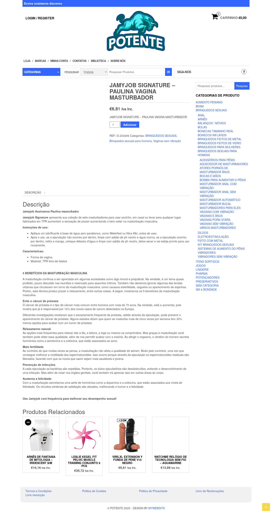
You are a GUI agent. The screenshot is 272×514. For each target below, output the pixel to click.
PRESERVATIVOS (207, 281)
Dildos (203, 233)
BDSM (200, 106)
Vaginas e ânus (211, 216)
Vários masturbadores (218, 228)
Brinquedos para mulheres (219, 147)
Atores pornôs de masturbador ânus (215, 170)
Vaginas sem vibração (167, 141)
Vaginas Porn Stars (215, 220)
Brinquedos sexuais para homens (131, 141)
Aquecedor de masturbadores (224, 164)
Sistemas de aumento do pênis (221, 249)
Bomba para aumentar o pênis (223, 180)
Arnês (202, 119)
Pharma (201, 273)
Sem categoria (207, 285)
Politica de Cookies (94, 491)
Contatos (79, 61)
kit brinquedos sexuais (216, 245)
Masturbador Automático (220, 200)
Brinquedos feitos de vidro (219, 143)
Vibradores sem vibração (217, 256)
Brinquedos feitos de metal (220, 139)
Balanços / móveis (212, 123)
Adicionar (129, 125)
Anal (201, 115)
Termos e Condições (38, 491)
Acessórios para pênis (217, 160)
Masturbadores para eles (220, 208)
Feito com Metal (210, 241)
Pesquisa (242, 86)
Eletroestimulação (213, 237)
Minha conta (59, 61)
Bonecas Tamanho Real (216, 131)
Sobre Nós (118, 61)
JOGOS (200, 265)
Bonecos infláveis (212, 135)
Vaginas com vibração (217, 212)
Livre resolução (35, 495)
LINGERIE (202, 269)
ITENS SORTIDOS (207, 261)
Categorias (32, 72)
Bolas (202, 127)
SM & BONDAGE (206, 289)
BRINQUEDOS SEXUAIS (160, 136)
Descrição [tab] (33, 192)
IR (168, 72)
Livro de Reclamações (210, 491)
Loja (26, 61)
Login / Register (39, 18)
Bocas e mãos (210, 176)
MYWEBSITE (156, 508)
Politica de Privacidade (153, 491)
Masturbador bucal (215, 204)
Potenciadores (207, 277)
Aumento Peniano (209, 102)
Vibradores (207, 253)
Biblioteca (98, 61)
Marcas (40, 61)
